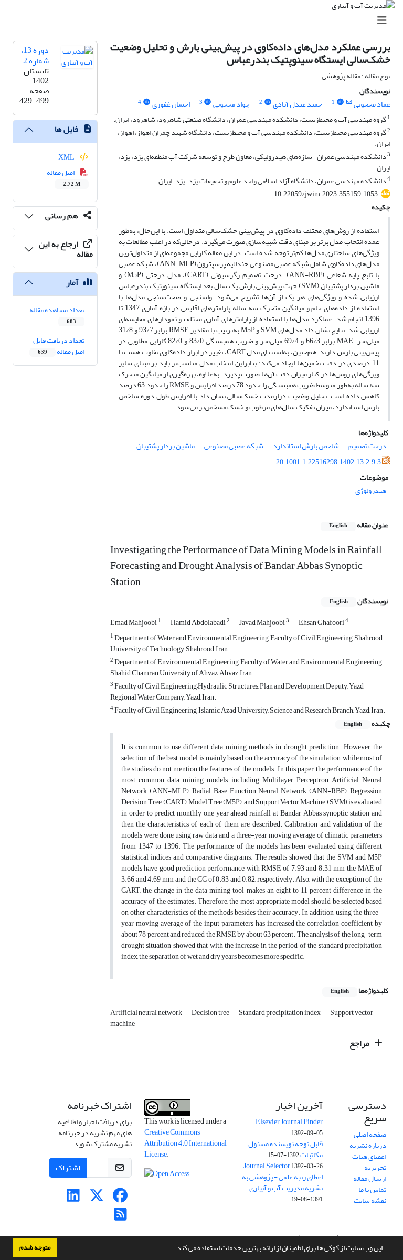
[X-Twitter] (97, 1198)
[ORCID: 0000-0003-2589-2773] (267, 102)
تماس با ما (372, 1189)
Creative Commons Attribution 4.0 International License (185, 1143)
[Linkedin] (73, 1198)
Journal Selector (266, 1166)
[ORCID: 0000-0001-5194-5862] (146, 102)
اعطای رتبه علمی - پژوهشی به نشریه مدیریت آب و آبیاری (282, 1182)
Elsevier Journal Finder (289, 1122)
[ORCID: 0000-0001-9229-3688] (208, 102)
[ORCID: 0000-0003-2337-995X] (340, 102)
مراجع (360, 1043)
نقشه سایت (370, 1200)
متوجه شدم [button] (35, 1247)
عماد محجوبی (372, 104)
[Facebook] (120, 1198)
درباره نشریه (367, 1145)
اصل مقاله (64, 177)
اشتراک (68, 1168)
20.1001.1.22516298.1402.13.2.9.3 (328, 462)
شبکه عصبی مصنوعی (233, 446)
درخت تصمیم (367, 446)
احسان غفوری (171, 104)
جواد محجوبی (231, 104)
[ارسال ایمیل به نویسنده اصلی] (349, 102)
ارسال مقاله (369, 1178)
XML (67, 157)
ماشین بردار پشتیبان (165, 446)
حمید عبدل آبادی (297, 104)
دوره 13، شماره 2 (35, 55)
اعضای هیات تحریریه (369, 1161)
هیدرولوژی (370, 490)
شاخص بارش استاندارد (306, 446)
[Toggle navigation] (205, 20)
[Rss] (120, 1217)
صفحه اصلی (370, 1134)
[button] (172, 1249)
